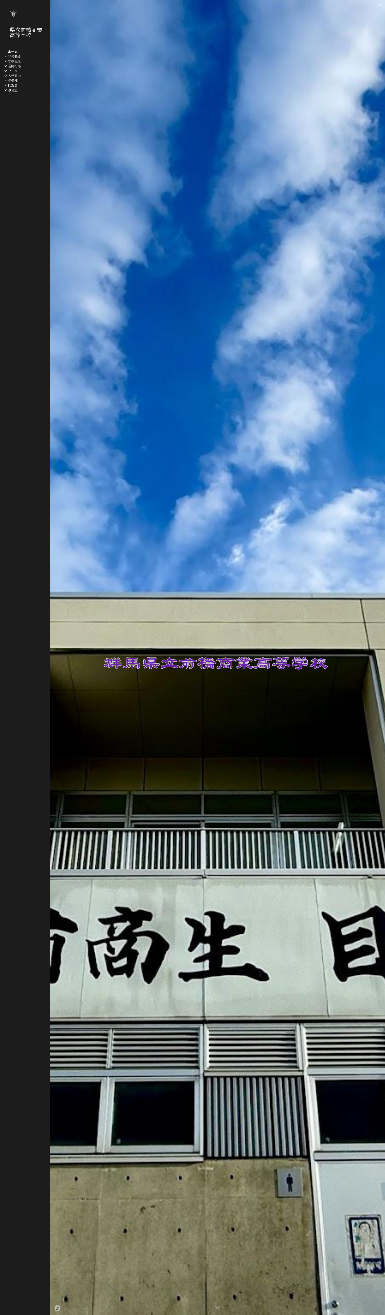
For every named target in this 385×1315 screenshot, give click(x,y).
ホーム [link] (13, 51)
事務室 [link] (13, 90)
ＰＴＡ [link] (13, 71)
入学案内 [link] (14, 75)
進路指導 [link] (14, 66)
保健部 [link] (13, 80)
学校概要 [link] (14, 56)
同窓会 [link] (13, 85)
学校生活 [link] (14, 61)
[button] (380, 5)
